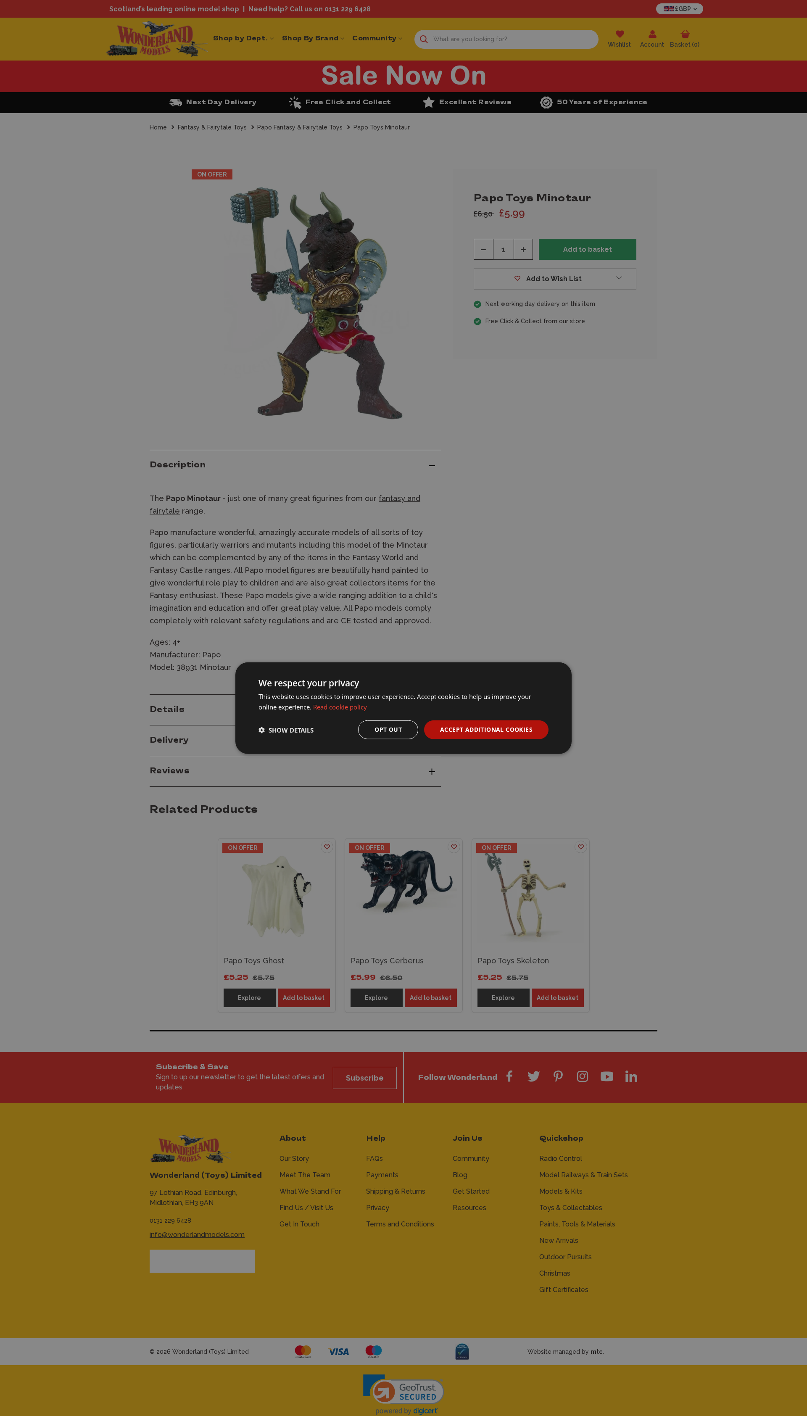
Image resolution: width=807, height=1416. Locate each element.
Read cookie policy (340, 706)
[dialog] (403, 708)
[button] (286, 729)
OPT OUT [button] (388, 729)
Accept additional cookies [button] (486, 729)
